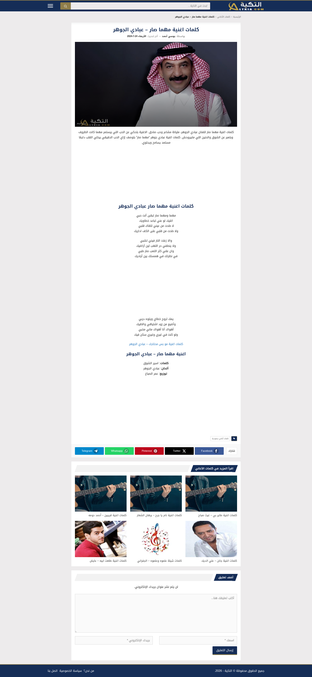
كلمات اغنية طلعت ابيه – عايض (108, 560)
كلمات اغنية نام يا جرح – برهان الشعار (159, 515)
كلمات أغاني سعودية (220, 438)
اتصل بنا (53, 671)
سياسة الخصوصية (70, 671)
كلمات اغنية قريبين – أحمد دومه (107, 515)
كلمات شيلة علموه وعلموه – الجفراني (159, 560)
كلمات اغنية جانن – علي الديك (219, 560)
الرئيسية (237, 17)
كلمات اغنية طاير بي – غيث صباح (217, 515)
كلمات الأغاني (223, 17)
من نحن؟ (89, 671)
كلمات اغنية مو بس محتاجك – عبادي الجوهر (156, 344)
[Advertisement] (156, 175)
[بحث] (65, 6)
